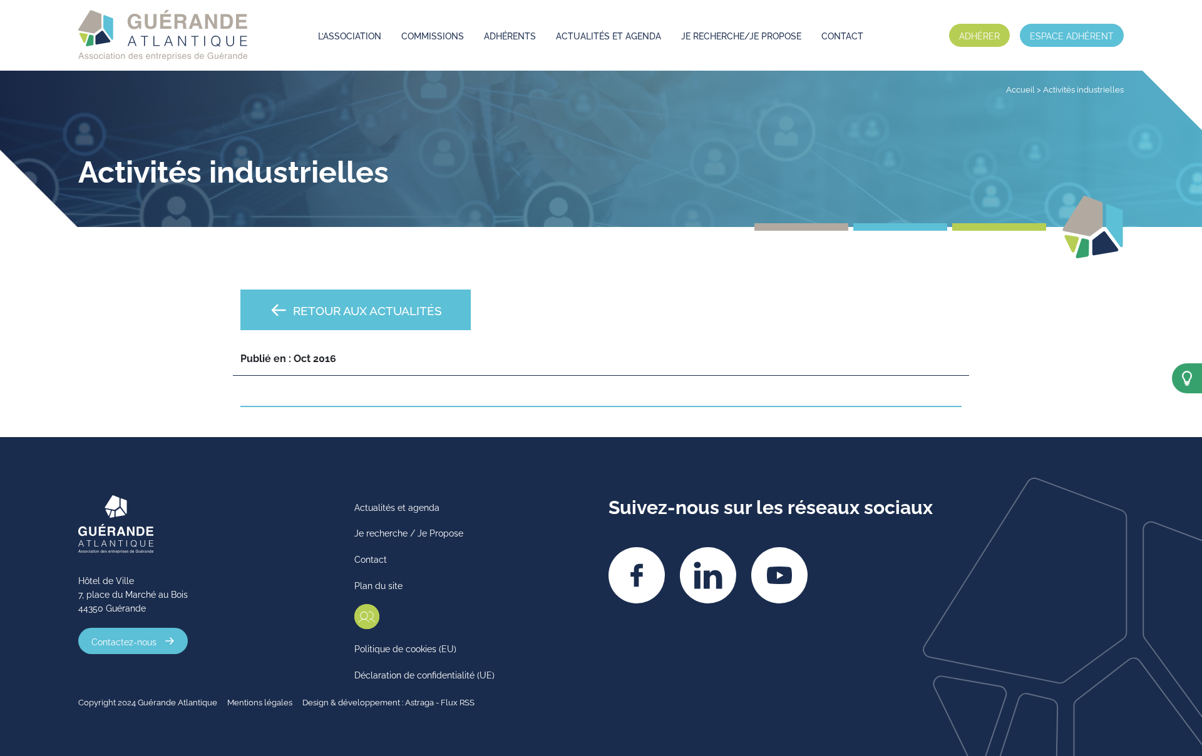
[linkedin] (708, 575)
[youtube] (779, 575)
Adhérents (510, 35)
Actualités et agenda (608, 35)
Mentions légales (259, 701)
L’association (349, 35)
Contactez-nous (124, 641)
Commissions (432, 35)
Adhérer (979, 35)
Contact (842, 35)
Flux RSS (458, 701)
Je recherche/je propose (741, 35)
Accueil (1020, 88)
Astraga (419, 701)
